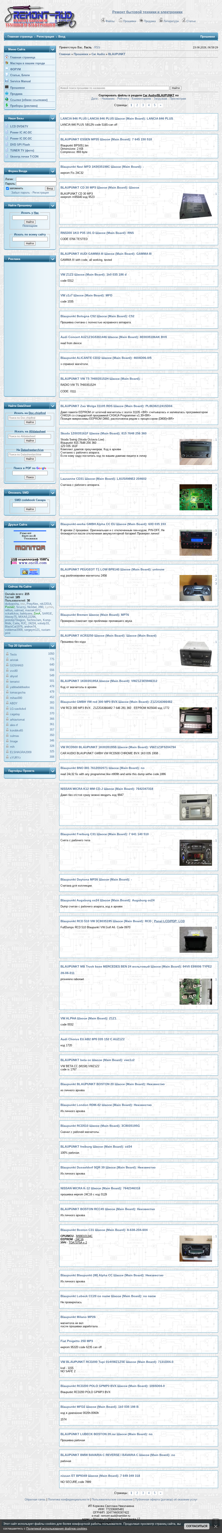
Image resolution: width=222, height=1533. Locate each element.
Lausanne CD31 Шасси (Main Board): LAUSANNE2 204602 (103, 478)
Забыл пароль (20, 192)
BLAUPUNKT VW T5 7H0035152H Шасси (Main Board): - (101, 378)
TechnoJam (34, 620)
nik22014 (45, 603)
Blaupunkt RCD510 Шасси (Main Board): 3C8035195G (100, 1125)
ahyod (14, 676)
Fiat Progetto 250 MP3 (76, 1341)
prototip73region (15, 620)
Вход (61, 36)
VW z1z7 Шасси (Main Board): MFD (86, 295)
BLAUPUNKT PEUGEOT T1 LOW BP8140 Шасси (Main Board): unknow (112, 569)
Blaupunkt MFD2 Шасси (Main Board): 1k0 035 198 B (99, 1406)
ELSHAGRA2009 (20, 752)
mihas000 (16, 698)
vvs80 (14, 670)
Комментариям (141, 98)
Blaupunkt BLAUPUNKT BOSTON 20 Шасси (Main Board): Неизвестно (112, 1084)
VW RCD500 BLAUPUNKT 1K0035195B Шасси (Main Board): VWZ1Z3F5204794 (118, 747)
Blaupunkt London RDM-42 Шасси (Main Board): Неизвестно (106, 1105)
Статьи (191, 21)
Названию (108, 98)
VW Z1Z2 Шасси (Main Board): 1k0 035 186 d (93, 274)
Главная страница (20, 36)
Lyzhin (49, 607)
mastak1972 (33, 610)
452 (52, 697)
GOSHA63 (16, 665)
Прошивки (129, 21)
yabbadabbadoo (20, 687)
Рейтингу (123, 98)
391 (52, 708)
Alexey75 (11, 616)
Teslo (13, 654)
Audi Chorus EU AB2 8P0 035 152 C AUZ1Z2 (92, 1039)
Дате (94, 98)
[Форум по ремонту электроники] (30, 541)
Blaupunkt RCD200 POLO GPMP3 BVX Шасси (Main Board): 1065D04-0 (112, 1386)
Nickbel (32, 607)
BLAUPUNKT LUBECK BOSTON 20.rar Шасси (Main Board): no (106, 1434)
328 (52, 746)
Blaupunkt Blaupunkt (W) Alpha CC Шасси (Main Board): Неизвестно (111, 1275)
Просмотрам (178, 98)
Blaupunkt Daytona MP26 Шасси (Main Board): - (96, 879)
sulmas (14, 736)
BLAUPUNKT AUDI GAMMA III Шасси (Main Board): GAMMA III (106, 253)
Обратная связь (35, 1499)
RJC (23, 623)
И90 (40, 607)
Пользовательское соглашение (112, 1499)
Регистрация (45, 36)
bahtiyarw (26, 613)
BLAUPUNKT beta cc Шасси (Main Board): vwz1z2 (97, 1060)
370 (52, 713)
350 (52, 735)
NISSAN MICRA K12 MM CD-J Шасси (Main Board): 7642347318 (106, 788)
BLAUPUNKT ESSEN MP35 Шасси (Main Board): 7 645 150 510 (106, 139)
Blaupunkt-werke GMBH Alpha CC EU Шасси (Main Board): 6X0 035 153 (113, 524)
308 (52, 756)
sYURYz (15, 757)
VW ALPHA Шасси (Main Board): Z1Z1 (88, 1018)
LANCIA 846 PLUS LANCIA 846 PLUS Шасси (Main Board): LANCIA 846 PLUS (116, 118)
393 (52, 702)
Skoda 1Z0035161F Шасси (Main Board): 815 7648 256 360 (103, 433)
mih (12, 746)
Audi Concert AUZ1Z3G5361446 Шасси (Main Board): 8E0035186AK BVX (113, 337)
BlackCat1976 (14, 626)
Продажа (150, 21)
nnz (22, 603)
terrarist (15, 681)
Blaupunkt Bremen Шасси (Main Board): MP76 (94, 614)
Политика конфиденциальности (68, 1499)
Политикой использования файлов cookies (56, 1528)
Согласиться (196, 1526)
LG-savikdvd (18, 708)
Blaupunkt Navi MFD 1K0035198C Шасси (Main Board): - (102, 166)
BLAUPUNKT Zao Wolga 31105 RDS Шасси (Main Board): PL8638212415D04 (116, 406)
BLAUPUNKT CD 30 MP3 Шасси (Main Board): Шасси (99, 187)
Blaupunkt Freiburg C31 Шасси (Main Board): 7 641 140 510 (104, 834)
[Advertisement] (30, 330)
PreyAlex (32, 603)
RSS (97, 47)
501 (52, 680)
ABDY (14, 703)
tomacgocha (17, 692)
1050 (51, 653)
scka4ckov (11, 613)
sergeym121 (32, 629)
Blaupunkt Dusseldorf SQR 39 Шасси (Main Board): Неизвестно (108, 1167)
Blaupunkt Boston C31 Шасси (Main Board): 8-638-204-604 (104, 1230)
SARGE (47, 613)
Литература (171, 21)
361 (52, 724)
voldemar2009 (14, 629)
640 (52, 664)
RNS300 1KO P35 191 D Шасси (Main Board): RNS (97, 233)
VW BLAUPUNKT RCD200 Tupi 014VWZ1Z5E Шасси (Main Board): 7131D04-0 (116, 1362)
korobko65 (16, 730)
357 (52, 729)
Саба (16, 623)
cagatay (15, 714)
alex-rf (14, 725)
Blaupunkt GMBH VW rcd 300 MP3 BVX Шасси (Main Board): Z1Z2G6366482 (116, 701)
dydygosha (12, 603)
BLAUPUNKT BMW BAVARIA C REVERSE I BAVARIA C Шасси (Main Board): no (117, 1455)
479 (52, 686)
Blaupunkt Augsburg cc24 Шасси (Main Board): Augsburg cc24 (107, 900)
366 (52, 718)
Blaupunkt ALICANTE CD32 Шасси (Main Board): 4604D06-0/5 (106, 358)
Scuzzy (21, 607)
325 (52, 751)
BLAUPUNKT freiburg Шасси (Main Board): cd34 (96, 1146)
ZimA (37, 613)
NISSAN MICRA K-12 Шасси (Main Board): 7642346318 (100, 1188)
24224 (32, 623)
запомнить (16, 188)
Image (14, 741)
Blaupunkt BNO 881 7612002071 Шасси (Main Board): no (102, 768)
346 (52, 740)
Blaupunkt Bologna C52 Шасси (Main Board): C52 (97, 316)
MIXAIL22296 (27, 616)
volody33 (43, 623)
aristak (14, 660)
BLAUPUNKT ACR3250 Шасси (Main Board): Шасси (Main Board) (108, 635)
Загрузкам (160, 98)
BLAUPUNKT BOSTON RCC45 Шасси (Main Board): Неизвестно (107, 1209)
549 (52, 675)
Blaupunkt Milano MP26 (78, 1317)
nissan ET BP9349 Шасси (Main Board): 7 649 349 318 (100, 1475)
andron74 (30, 626)
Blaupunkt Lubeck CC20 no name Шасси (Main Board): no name (108, 1296)
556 (52, 670)
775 (52, 659)
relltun (9, 610)
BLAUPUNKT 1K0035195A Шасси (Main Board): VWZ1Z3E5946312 (108, 681)
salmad (18, 610)
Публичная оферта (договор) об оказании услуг (166, 1499)
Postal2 (10, 607)
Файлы (110, 21)
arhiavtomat (17, 719)
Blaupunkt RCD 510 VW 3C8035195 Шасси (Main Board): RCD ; (122, 921)
